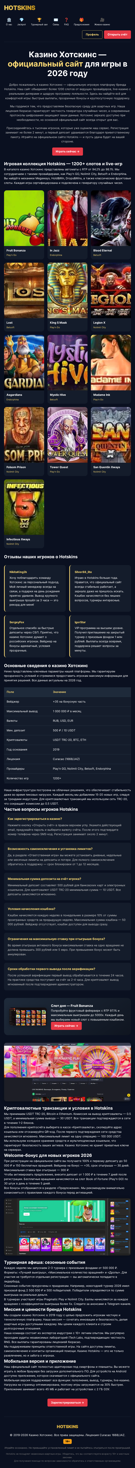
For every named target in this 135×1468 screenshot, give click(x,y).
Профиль (92, 34)
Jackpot (21, 22)
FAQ (66, 22)
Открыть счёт (117, 34)
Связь (56, 22)
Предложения (81, 22)
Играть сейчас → (67, 151)
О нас (9, 22)
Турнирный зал (39, 22)
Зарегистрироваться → (67, 1402)
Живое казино (102, 22)
